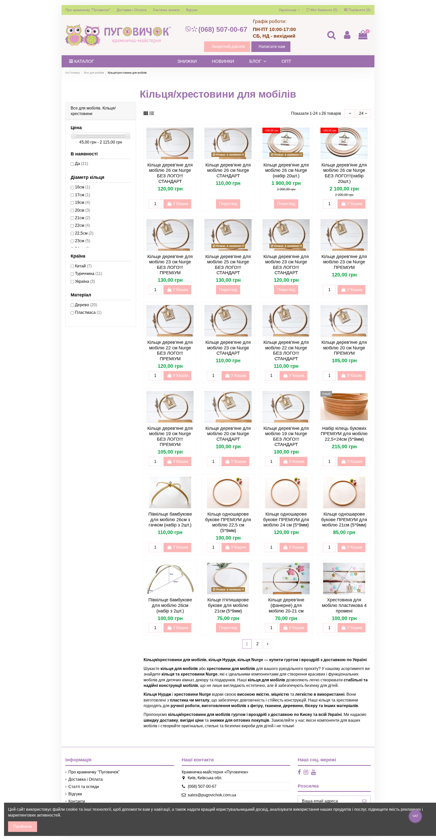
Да (81, 163)
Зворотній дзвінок (228, 46)
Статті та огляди (83, 787)
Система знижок (167, 10)
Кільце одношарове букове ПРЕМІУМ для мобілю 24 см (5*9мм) (286, 519)
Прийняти (22, 826)
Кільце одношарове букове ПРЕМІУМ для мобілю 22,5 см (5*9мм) (228, 522)
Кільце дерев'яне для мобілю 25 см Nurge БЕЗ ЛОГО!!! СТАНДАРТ (228, 264)
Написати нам (272, 46)
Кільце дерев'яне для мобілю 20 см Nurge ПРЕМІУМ (344, 348)
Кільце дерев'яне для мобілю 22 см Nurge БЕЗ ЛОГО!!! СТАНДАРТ (286, 350)
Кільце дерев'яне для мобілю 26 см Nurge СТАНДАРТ (228, 170)
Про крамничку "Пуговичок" (88, 10)
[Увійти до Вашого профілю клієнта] (347, 35)
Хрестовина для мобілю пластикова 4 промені (344, 605)
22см (82, 225)
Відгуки (192, 10)
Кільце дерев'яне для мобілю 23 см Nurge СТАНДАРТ (228, 348)
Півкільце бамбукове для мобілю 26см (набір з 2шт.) (170, 605)
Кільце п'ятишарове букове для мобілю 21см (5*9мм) (228, 605)
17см (82, 195)
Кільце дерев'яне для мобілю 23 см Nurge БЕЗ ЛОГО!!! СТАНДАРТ (286, 264)
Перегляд (228, 204)
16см (82, 187)
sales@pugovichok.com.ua (212, 795)
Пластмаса (88, 312)
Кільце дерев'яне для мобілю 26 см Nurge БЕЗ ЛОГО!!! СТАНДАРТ (170, 173)
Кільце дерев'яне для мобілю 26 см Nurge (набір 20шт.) (286, 170)
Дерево (86, 305)
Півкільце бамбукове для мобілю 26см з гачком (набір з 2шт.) (170, 519)
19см (82, 202)
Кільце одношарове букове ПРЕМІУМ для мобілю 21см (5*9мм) (344, 519)
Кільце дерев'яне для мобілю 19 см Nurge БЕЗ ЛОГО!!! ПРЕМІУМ (170, 436)
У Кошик (180, 204)
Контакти (76, 801)
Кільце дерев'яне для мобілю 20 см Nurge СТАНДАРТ (228, 434)
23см (82, 241)
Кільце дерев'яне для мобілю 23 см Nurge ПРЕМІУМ (344, 262)
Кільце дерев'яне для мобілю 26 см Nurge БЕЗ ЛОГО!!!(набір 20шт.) (344, 173)
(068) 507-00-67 (222, 29)
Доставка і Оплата (132, 10)
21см (82, 218)
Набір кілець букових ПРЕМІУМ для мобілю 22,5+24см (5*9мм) (344, 434)
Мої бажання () (324, 10)
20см (82, 210)
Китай (83, 266)
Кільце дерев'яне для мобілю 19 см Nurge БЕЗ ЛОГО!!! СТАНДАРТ (286, 436)
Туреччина (88, 273)
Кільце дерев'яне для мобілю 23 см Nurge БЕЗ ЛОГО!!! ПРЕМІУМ (170, 264)
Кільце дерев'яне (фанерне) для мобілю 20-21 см (286, 605)
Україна (85, 281)
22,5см (84, 233)
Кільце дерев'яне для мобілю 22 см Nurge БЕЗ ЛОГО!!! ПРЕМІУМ (170, 350)
